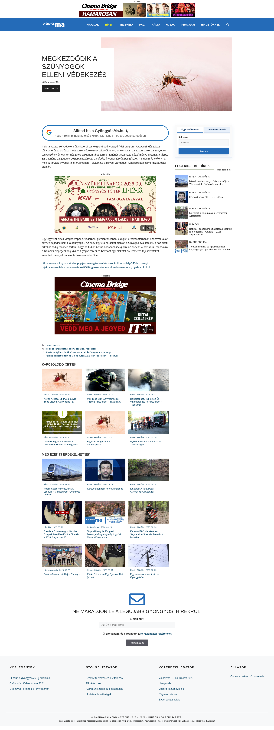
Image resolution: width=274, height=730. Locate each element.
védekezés (91, 348)
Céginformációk (168, 694)
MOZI (142, 24)
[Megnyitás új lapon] (105, 204)
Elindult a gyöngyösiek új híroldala (30, 678)
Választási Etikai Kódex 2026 (176, 678)
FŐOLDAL (92, 24)
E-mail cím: (137, 618)
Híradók (194, 224)
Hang (150, 228)
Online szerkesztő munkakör (247, 676)
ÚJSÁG (170, 24)
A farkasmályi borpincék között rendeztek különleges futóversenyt (78, 352)
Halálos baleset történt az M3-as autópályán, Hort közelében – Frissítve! (82, 355)
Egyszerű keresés (190, 129)
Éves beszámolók (169, 699)
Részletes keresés (217, 129)
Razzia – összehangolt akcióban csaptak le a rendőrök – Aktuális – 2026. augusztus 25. (210, 232)
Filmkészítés (93, 683)
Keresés (204, 151)
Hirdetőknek (210, 24)
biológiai (50, 348)
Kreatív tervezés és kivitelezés (104, 678)
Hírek (109, 24)
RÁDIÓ (156, 24)
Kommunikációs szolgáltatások (104, 688)
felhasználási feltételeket (156, 633)
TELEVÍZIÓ (126, 24)
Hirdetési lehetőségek (99, 694)
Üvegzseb (165, 683)
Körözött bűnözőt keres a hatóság (206, 197)
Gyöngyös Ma (198, 242)
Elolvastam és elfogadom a (139, 633)
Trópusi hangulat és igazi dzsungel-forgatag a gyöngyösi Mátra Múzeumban (210, 248)
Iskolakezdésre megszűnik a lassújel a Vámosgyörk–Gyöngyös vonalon (209, 183)
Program (188, 24)
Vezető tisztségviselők (172, 688)
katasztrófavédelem (65, 348)
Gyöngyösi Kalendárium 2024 (27, 683)
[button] (227, 25)
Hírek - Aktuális (51, 88)
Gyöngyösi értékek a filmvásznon (29, 688)
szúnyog (80, 348)
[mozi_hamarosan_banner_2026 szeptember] (137, 16)
